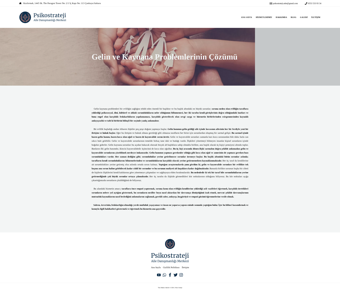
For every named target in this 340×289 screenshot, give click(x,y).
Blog (293, 17)
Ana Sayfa (246, 17)
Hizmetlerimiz (264, 17)
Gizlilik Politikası (171, 267)
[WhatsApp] (164, 275)
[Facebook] (170, 275)
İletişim (315, 17)
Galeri (304, 17)
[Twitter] (176, 275)
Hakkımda (281, 17)
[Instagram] (181, 275)
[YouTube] (159, 275)
